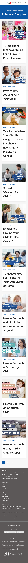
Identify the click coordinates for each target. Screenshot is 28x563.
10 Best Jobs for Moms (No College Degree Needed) (13, 472)
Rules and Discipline (18, 42)
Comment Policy (5, 498)
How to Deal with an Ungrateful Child (13, 407)
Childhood (8, 10)
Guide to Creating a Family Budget (9, 478)
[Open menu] (3, 3)
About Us (4, 488)
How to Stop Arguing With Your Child (11, 94)
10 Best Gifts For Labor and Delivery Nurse (11, 506)
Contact (3, 486)
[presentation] (14, 30)
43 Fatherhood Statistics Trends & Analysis (11, 474)
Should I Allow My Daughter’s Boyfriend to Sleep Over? (14, 516)
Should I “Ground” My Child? (11, 192)
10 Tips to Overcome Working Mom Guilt (11, 518)
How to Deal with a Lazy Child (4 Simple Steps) (13, 448)
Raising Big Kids (7, 42)
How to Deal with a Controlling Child (13, 367)
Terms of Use (5, 496)
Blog (3, 484)
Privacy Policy (5, 500)
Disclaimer (4, 494)
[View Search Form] (25, 2)
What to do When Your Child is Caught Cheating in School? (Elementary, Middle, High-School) (14, 143)
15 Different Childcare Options (8, 476)
